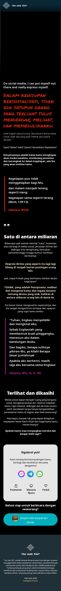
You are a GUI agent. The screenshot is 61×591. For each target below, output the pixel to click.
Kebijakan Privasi (30, 580)
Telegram (30, 474)
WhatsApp (39, 474)
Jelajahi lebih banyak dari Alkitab (34, 520)
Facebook (21, 474)
